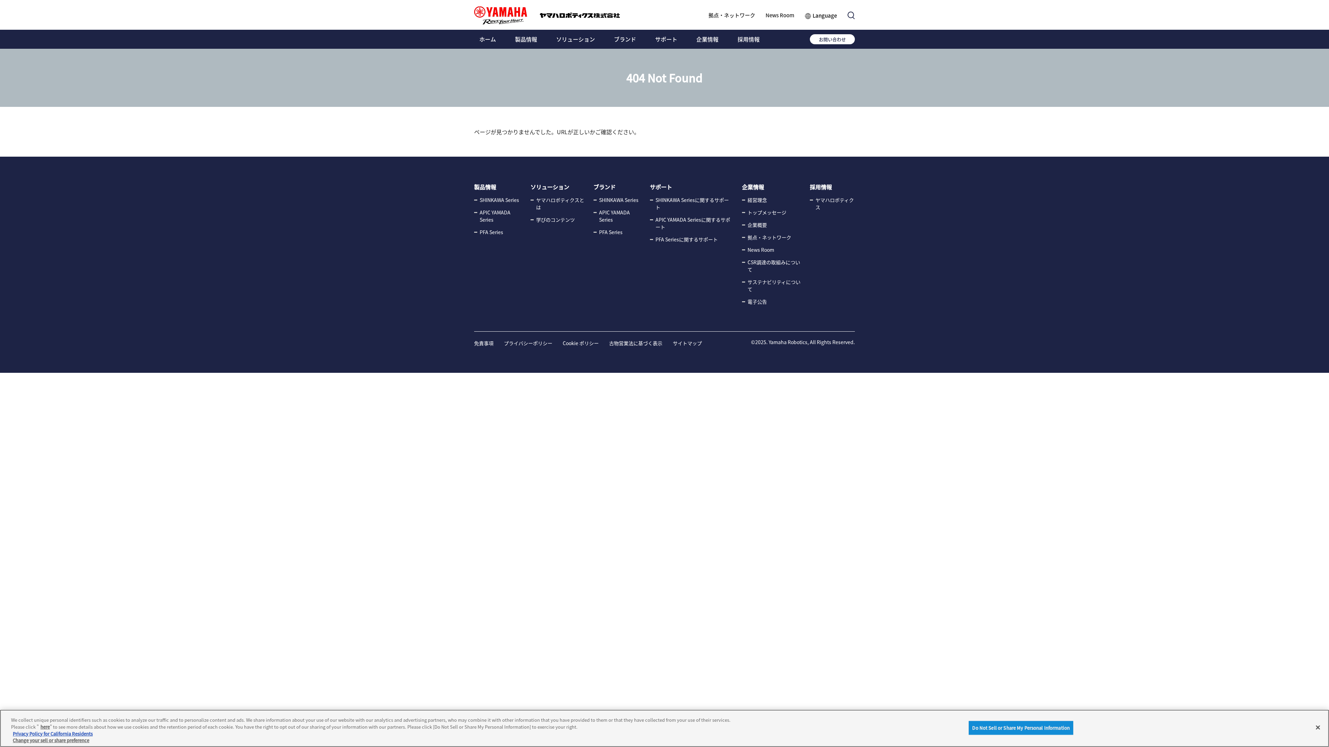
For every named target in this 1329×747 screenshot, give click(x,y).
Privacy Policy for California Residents (53, 733)
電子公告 (757, 301)
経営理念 (757, 199)
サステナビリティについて (774, 285)
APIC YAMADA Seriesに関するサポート (693, 223)
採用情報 (749, 39)
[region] (664, 728)
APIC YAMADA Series (495, 216)
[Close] (1318, 727)
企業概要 (757, 224)
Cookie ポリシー (581, 343)
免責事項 (484, 343)
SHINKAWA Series (499, 199)
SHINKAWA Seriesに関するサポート (692, 203)
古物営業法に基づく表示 (635, 343)
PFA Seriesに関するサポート (687, 239)
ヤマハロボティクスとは (560, 203)
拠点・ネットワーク (731, 15)
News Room (780, 15)
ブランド (625, 39)
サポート (666, 39)
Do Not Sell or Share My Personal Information (1021, 728)
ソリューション (575, 39)
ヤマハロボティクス (834, 203)
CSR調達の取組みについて (774, 266)
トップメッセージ (767, 212)
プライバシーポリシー (528, 343)
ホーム (487, 39)
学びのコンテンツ (555, 219)
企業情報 (707, 39)
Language (825, 15)
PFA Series (491, 232)
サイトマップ (687, 343)
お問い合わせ (832, 39)
